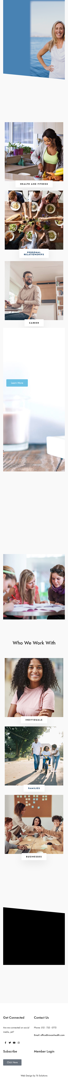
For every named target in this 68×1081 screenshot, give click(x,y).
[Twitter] (10, 1042)
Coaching (13, 7)
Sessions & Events (32, 7)
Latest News (56, 39)
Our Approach (56, 18)
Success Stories (52, 7)
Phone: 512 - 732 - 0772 (45, 1027)
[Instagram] (18, 1042)
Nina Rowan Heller (56, 29)
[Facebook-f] (5, 1042)
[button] (34, 719)
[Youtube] (14, 1042)
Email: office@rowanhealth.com (49, 1035)
